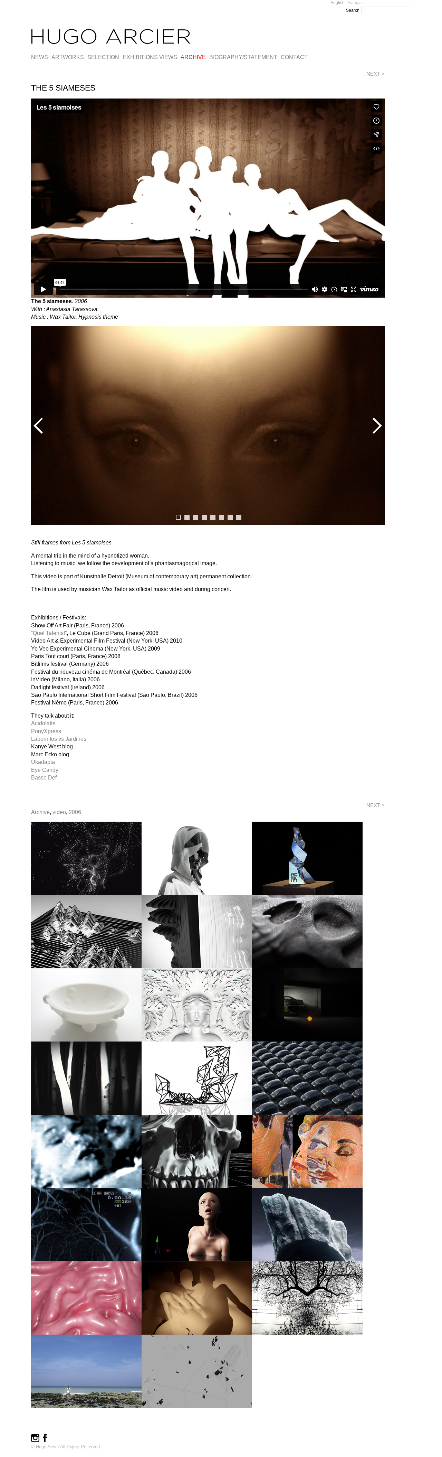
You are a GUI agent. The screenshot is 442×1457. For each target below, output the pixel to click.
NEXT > (375, 74)
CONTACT (294, 57)
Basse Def (44, 778)
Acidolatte (43, 723)
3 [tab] (195, 517)
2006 (75, 812)
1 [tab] (178, 517)
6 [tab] (221, 517)
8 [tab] (238, 517)
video (59, 812)
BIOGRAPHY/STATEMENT (243, 57)
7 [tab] (230, 517)
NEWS (39, 57)
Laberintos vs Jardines (58, 739)
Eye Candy (44, 770)
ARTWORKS (67, 57)
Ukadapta (43, 762)
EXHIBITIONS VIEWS (150, 57)
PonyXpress (46, 731)
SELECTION (103, 57)
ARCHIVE (193, 57)
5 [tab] (212, 517)
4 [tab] (204, 517)
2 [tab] (187, 517)
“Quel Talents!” (49, 633)
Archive (40, 812)
